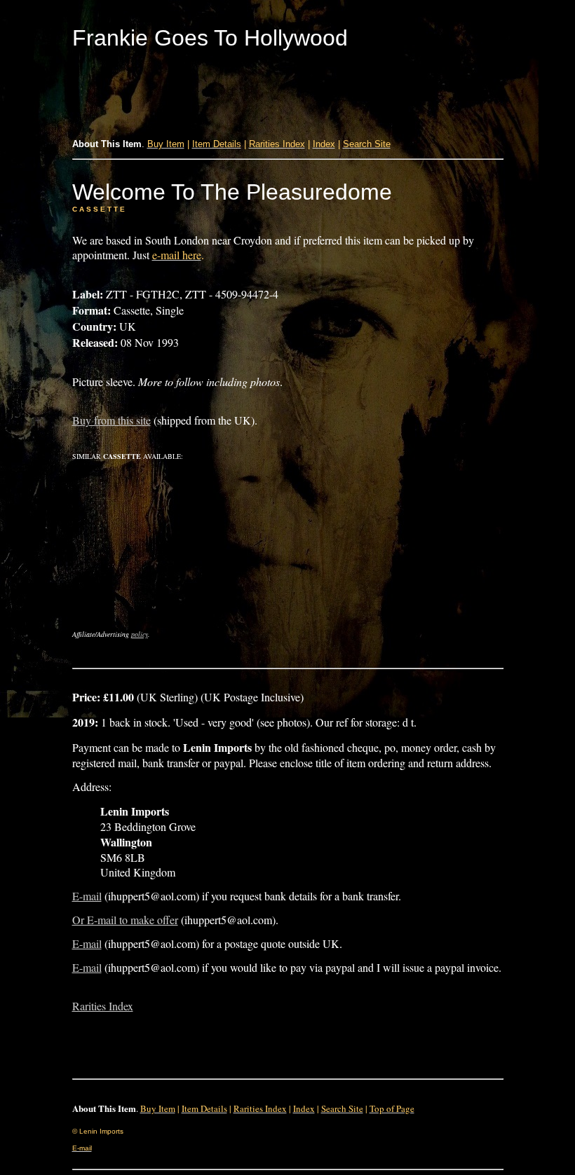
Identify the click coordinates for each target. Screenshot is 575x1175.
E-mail (87, 895)
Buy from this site (111, 420)
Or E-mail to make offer (125, 919)
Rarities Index (102, 1005)
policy (139, 634)
